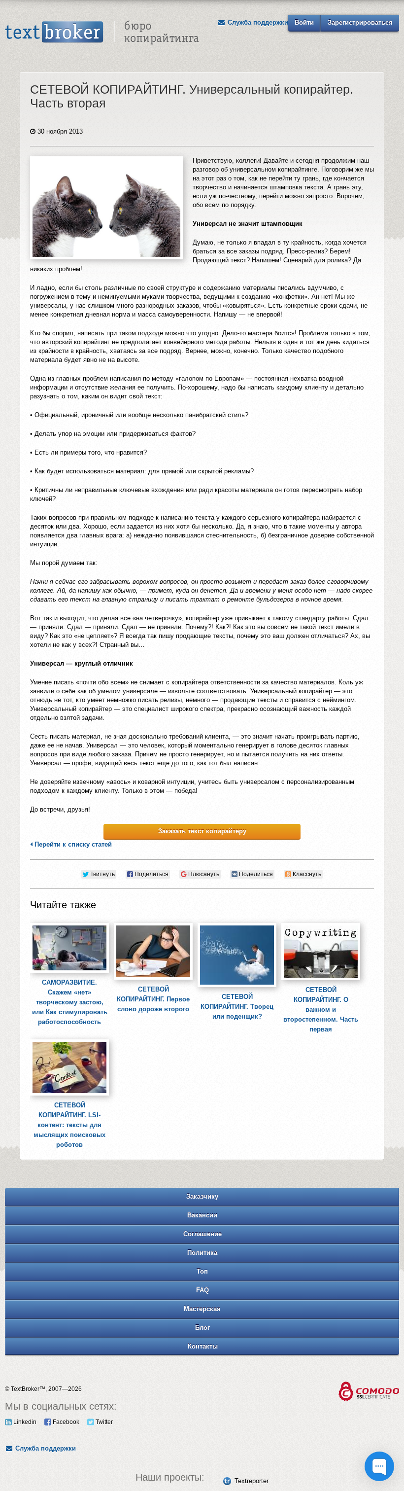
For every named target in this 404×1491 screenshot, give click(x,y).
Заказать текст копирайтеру (202, 831)
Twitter (103, 1422)
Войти (304, 22)
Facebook (65, 1422)
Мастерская (202, 1309)
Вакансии (202, 1215)
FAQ (202, 1290)
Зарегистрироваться (360, 22)
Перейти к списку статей (72, 844)
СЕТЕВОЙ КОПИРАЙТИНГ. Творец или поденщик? (237, 1006)
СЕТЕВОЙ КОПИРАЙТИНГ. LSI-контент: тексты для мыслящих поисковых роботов (69, 1124)
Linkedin (24, 1422)
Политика (202, 1252)
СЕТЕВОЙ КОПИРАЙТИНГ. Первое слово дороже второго (153, 999)
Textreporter (252, 1481)
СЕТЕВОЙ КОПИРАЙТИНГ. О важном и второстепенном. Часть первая (320, 1009)
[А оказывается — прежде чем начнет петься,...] (153, 923)
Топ (202, 1271)
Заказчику (202, 1196)
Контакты (203, 1346)
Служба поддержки (257, 22)
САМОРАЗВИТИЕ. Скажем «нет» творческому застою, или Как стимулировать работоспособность (69, 1002)
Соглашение (202, 1234)
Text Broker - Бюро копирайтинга (102, 32)
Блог (202, 1327)
